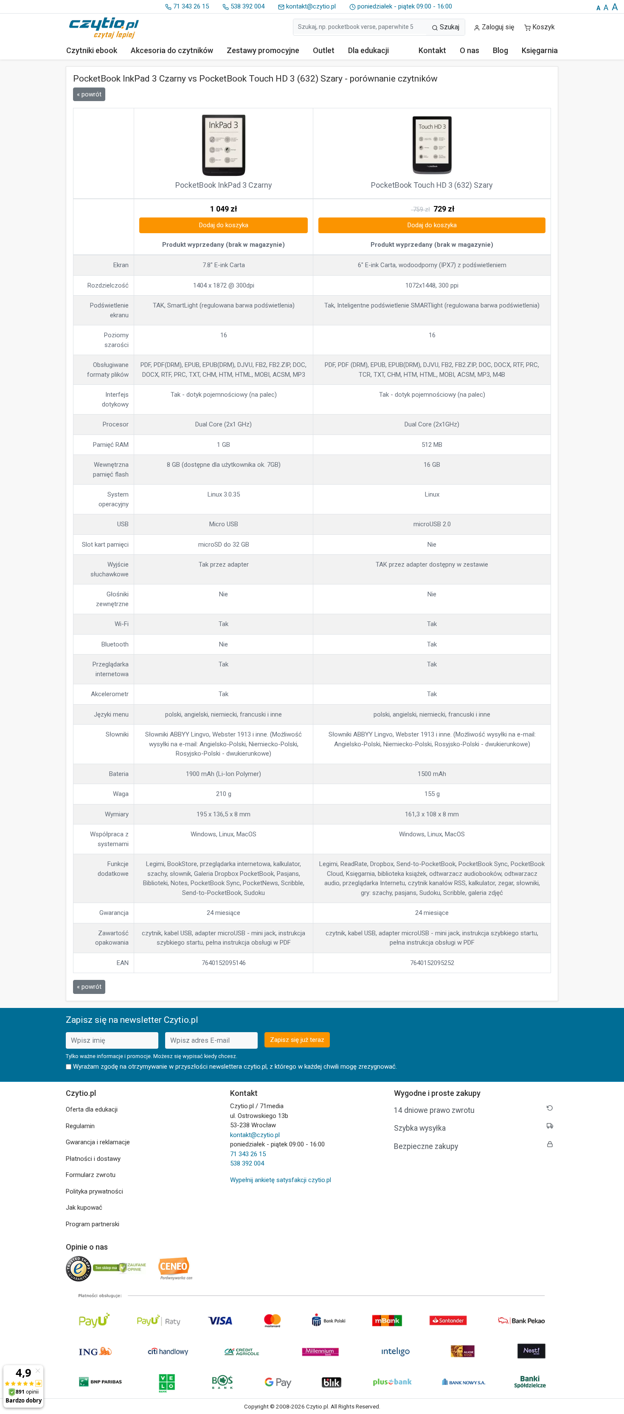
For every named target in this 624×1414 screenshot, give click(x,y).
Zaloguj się (497, 27)
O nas (469, 50)
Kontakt (432, 50)
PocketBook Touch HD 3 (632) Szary (432, 185)
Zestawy (263, 50)
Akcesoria (172, 50)
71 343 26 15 (190, 6)
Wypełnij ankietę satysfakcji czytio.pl (280, 1180)
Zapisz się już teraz (297, 1040)
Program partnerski (92, 1224)
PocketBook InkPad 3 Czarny (223, 185)
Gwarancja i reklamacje (98, 1142)
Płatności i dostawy (93, 1159)
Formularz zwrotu (90, 1175)
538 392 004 (246, 6)
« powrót (89, 94)
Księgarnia (540, 50)
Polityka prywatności (94, 1191)
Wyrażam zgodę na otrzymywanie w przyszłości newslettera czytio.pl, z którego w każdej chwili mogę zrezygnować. (235, 1066)
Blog (500, 50)
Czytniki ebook (91, 50)
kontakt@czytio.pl (310, 6)
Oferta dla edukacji (92, 1109)
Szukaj (448, 27)
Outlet (323, 50)
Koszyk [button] (543, 27)
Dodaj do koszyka (223, 225)
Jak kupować (84, 1207)
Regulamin (80, 1126)
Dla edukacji (368, 50)
